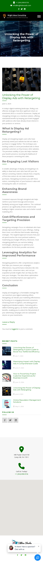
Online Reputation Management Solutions (27, 401)
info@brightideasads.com (21, 5)
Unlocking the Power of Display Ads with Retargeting (26, 389)
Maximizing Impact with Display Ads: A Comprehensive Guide (26, 362)
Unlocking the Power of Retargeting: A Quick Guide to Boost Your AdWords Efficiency (26, 349)
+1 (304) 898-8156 (22, 2)
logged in (15, 329)
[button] (21, 506)
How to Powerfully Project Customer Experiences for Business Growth (24, 376)
